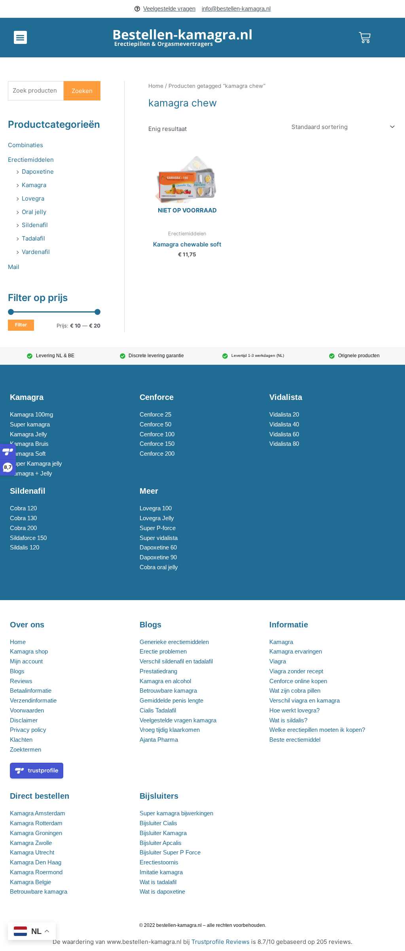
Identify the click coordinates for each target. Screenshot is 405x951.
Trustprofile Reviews (220, 941)
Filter (21, 325)
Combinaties (25, 145)
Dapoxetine (38, 171)
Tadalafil (33, 238)
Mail (13, 267)
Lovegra (33, 198)
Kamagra (34, 185)
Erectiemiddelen (31, 159)
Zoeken (82, 91)
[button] (20, 37)
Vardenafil (36, 252)
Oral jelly (34, 212)
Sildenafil (35, 225)
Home (155, 86)
